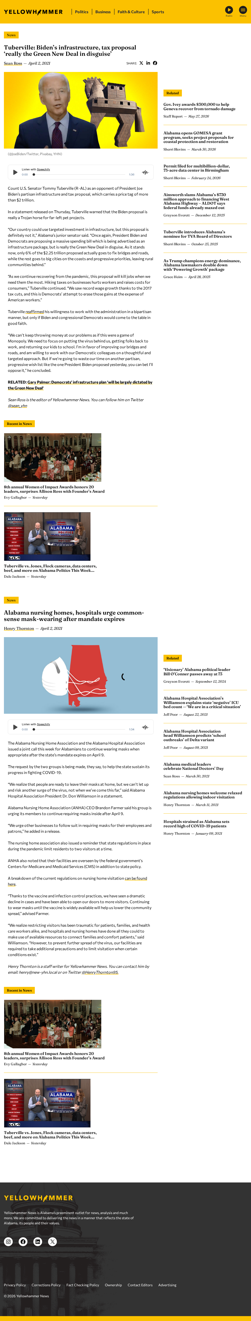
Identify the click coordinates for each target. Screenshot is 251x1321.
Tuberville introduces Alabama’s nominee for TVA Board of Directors (197, 234)
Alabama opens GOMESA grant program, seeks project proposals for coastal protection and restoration (198, 137)
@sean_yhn (17, 405)
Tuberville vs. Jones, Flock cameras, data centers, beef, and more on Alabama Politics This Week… (50, 568)
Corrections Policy (46, 1285)
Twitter (141, 63)
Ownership (113, 1285)
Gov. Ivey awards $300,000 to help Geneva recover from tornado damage (199, 106)
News (11, 35)
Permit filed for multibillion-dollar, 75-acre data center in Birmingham (196, 168)
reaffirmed (34, 311)
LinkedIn (148, 63)
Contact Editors (140, 1285)
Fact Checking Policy (82, 1285)
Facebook (155, 63)
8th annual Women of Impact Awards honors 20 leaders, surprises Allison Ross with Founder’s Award (54, 489)
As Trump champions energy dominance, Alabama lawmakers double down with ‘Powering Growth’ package (202, 265)
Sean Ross (13, 63)
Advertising (167, 1285)
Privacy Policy (15, 1285)
